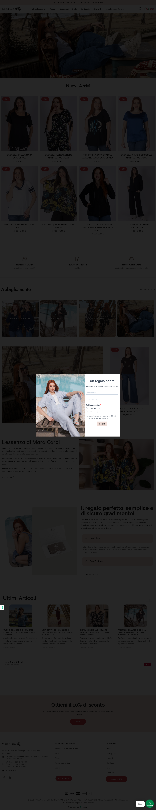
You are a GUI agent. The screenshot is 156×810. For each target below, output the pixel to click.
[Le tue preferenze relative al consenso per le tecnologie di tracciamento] (2, 607)
